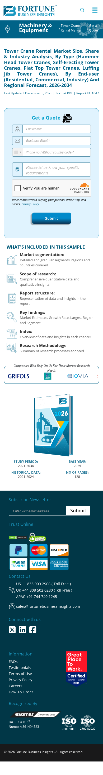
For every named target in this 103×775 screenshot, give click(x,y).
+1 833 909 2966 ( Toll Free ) (46, 583)
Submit (51, 218)
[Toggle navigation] (95, 10)
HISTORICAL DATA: (25, 472)
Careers (15, 685)
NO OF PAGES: (77, 472)
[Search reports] (83, 10)
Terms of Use (20, 673)
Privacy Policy (30, 204)
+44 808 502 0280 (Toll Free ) (47, 590)
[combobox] (17, 152)
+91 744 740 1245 (41, 596)
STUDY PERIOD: (26, 461)
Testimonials (20, 667)
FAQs (13, 661)
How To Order (21, 691)
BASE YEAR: (77, 461)
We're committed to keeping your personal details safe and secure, (49, 202)
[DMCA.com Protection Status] (18, 536)
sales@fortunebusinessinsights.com (48, 606)
